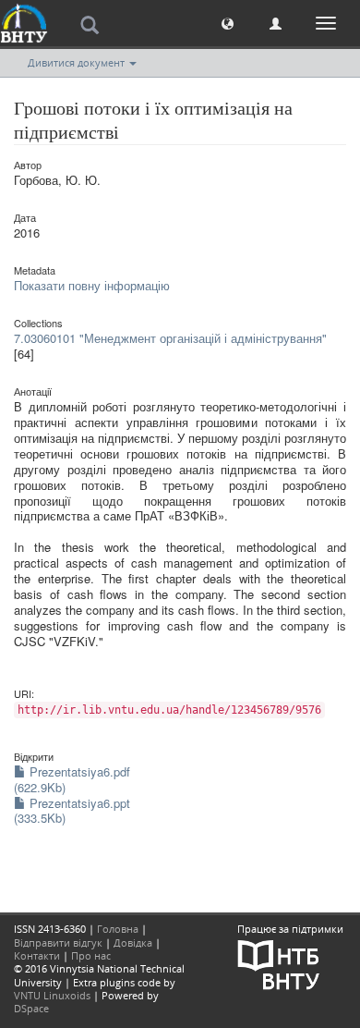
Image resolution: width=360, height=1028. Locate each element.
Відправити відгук (58, 942)
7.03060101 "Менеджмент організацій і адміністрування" (170, 338)
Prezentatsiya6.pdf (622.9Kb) (72, 779)
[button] (227, 22)
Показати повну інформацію (92, 285)
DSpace (31, 1008)
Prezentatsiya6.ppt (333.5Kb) (72, 810)
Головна (117, 929)
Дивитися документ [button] (77, 62)
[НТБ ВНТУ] (278, 963)
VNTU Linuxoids (52, 995)
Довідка (133, 942)
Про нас (91, 955)
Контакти (37, 955)
